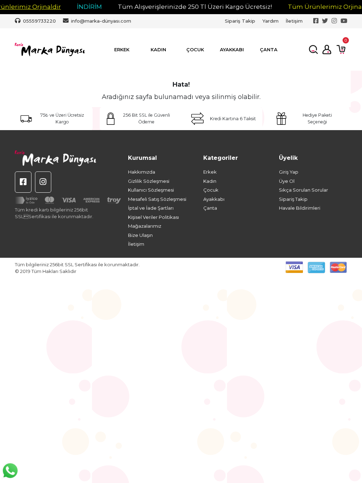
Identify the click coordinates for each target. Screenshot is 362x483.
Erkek (210, 172)
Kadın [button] (158, 49)
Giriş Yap (288, 172)
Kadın (209, 181)
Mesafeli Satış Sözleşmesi (157, 199)
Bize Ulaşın (140, 235)
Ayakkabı (213, 199)
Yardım (270, 21)
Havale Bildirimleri (299, 208)
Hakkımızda (141, 172)
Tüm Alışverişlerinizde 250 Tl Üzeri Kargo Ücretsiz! (188, 6)
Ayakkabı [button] (232, 49)
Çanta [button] (269, 49)
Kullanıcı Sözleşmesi (151, 190)
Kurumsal (142, 158)
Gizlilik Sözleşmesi (148, 181)
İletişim (294, 21)
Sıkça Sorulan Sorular (303, 190)
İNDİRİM (82, 6)
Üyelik (288, 158)
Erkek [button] (121, 49)
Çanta (210, 208)
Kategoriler (220, 158)
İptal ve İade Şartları (151, 208)
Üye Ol (286, 181)
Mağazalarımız (144, 226)
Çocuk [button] (195, 49)
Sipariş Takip (240, 21)
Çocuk (210, 190)
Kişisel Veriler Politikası (153, 217)
